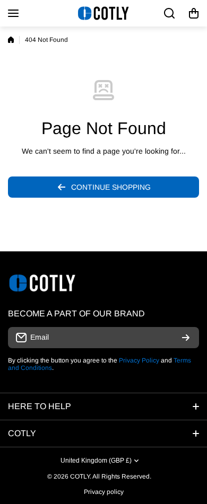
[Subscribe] (185, 337)
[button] (193, 13)
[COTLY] (103, 13)
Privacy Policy (139, 360)
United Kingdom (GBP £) (96, 460)
